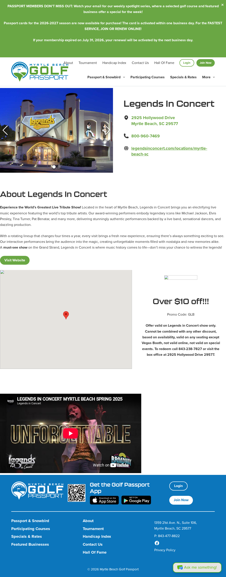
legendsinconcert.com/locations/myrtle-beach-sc (169, 151)
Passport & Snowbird (104, 77)
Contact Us (140, 62)
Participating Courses (147, 77)
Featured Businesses (30, 544)
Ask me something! (200, 567)
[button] (5, 130)
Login (186, 63)
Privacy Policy (164, 550)
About (68, 62)
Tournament (88, 62)
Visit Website (14, 260)
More (206, 77)
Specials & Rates (183, 77)
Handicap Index (114, 62)
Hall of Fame (164, 62)
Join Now (205, 63)
